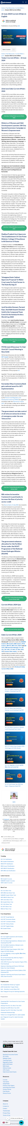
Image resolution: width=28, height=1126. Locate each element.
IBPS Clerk (15, 645)
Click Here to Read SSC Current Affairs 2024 (14, 488)
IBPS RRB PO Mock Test (7, 897)
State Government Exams (9, 1072)
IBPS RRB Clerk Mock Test (8, 893)
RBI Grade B (10, 644)
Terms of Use (6, 1115)
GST (19, 370)
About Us (5, 1104)
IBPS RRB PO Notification (7, 868)
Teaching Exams (7, 1060)
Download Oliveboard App (8, 1012)
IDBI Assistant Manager (12, 647)
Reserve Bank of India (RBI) (11, 505)
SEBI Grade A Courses (6, 883)
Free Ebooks (6, 1091)
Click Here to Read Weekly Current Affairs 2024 (14, 227)
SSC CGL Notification (6, 859)
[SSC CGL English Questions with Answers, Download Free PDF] (15, 681)
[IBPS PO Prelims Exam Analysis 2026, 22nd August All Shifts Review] (15, 738)
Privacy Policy (6, 1113)
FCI (20, 647)
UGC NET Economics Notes (8, 919)
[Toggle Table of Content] (13, 49)
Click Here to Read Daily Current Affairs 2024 (14, 116)
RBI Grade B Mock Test (7, 902)
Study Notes (6, 1083)
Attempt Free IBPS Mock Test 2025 (10, 1008)
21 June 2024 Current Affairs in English (13, 839)
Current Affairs (19, 8)
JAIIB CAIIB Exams (7, 1064)
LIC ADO (18, 649)
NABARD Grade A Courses (8, 881)
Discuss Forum (7, 1093)
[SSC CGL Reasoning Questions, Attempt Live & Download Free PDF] (15, 700)
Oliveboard (6, 819)
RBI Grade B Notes (6, 928)
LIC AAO (12, 649)
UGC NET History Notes (7, 924)
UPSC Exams (6, 1070)
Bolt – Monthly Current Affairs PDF (10, 989)
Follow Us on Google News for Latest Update (13, 1015)
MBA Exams (6, 1066)
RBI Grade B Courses (6, 879)
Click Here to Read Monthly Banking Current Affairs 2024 (14, 598)
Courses (5, 1079)
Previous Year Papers (8, 1085)
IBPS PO (9, 645)
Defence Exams (7, 1068)
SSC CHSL (7, 649)
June (2, 10)
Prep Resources (10, 8)
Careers (5, 1108)
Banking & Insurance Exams (10, 1054)
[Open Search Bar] (23, 2)
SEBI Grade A (17, 644)
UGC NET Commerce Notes (8, 921)
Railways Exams (7, 1058)
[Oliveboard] (6, 2)
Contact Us (6, 1106)
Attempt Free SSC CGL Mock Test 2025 (11, 1005)
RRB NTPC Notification (7, 864)
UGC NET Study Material (7, 917)
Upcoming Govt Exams (9, 1087)
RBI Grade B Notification (7, 861)
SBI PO (20, 645)
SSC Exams (6, 1056)
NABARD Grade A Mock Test (8, 895)
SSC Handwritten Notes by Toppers (10, 984)
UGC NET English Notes (7, 926)
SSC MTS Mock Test (6, 906)
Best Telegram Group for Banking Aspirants (13, 991)
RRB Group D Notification (7, 866)
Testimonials (6, 1111)
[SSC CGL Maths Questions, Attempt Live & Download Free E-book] (15, 719)
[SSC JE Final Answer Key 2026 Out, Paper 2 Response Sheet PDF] (15, 776)
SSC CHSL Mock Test (6, 904)
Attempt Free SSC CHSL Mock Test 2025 (11, 1010)
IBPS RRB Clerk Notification (8, 870)
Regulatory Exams (8, 1062)
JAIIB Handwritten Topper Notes (9, 987)
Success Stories (7, 1089)
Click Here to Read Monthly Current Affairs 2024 (14, 340)
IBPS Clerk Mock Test (6, 899)
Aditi (19, 26)
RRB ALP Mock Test (6, 909)
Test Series (6, 1081)
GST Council (4, 357)
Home (3, 8)
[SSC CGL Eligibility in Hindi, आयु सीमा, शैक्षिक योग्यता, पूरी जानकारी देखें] (15, 757)
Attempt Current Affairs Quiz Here (14, 629)
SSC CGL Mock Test (6, 890)
